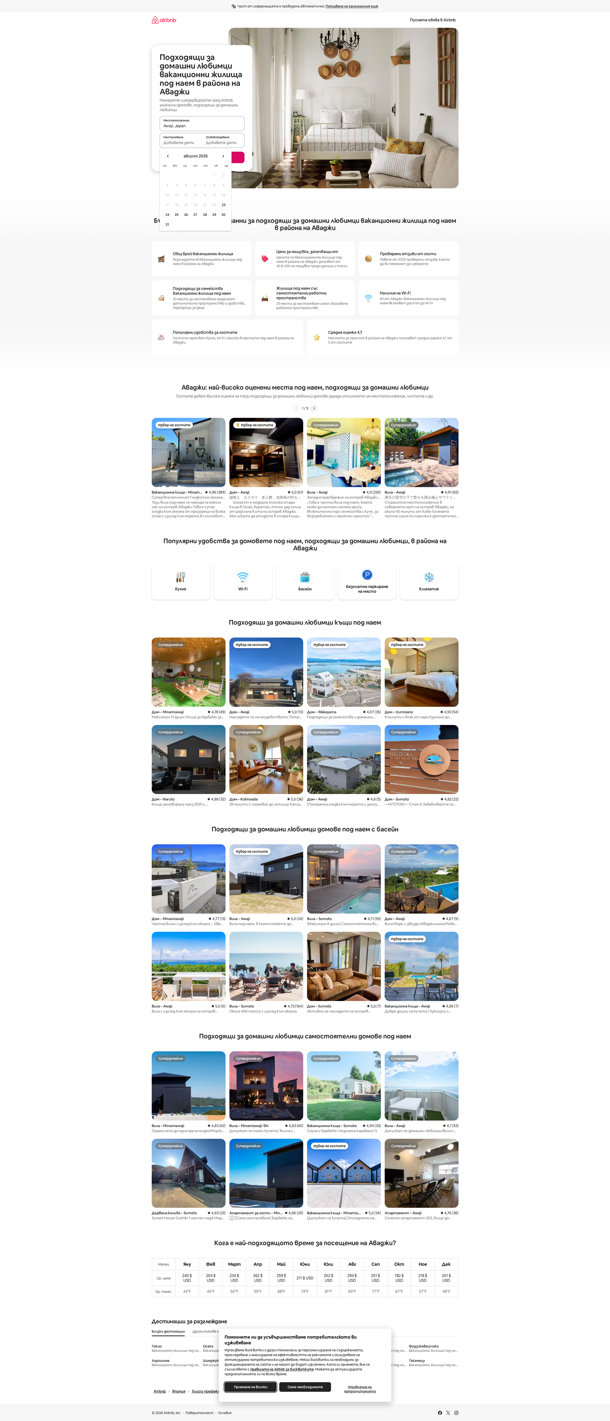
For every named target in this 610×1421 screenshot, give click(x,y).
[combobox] (202, 126)
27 (195, 215)
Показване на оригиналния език (351, 6)
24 (167, 215)
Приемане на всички (250, 1387)
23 (224, 205)
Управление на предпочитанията (360, 1389)
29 (214, 215)
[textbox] (180, 142)
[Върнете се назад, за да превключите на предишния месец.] (168, 156)
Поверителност (200, 1413)
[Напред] (314, 408)
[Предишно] (296, 408)
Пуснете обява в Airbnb (433, 20)
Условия (225, 1413)
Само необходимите (305, 1387)
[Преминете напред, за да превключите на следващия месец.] (223, 156)
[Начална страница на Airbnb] (164, 20)
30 (223, 215)
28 (205, 215)
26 (186, 215)
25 (177, 215)
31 (167, 224)
